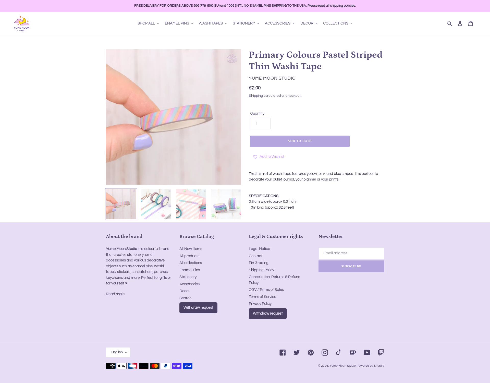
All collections (190, 263)
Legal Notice (259, 249)
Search (185, 298)
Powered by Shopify (370, 365)
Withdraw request (198, 307)
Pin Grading (258, 263)
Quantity (257, 113)
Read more (115, 294)
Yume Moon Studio (343, 365)
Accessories (189, 284)
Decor (184, 291)
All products (189, 256)
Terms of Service (262, 297)
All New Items (190, 249)
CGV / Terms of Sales (266, 290)
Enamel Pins (189, 270)
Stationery (188, 277)
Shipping (256, 96)
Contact (255, 256)
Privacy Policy (260, 304)
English (117, 352)
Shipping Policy (261, 270)
